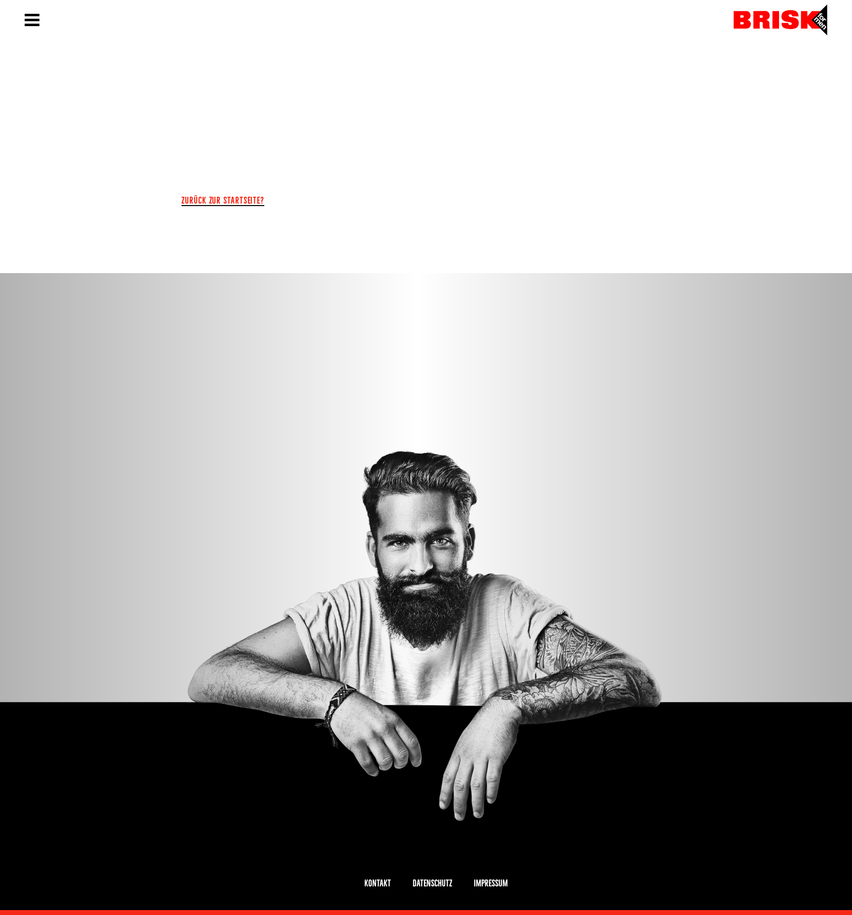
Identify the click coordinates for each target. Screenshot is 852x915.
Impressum (491, 882)
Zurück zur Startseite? (222, 199)
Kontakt (377, 882)
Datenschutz (432, 882)
